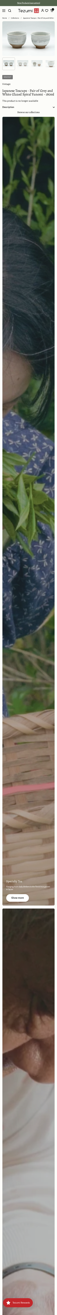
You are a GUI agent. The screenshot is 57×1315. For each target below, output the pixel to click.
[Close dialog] (55, 1305)
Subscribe (41, 1311)
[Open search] (10, 11)
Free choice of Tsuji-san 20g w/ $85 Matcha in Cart (28, 3)
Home (4, 18)
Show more (17, 897)
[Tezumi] (28, 11)
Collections (15, 18)
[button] (52, 11)
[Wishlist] (46, 10)
